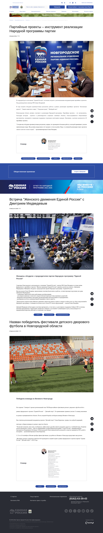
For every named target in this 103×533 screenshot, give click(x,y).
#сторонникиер (49, 314)
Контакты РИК (15, 500)
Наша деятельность (35, 11)
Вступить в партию (88, 11)
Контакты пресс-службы (38, 500)
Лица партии (22, 11)
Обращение (57, 7)
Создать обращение (79, 171)
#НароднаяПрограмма (28, 158)
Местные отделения (51, 11)
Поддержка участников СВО (51, 15)
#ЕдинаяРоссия (67, 158)
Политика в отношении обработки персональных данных (24, 526)
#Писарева (78, 158)
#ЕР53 (55, 158)
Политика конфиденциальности (17, 525)
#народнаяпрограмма (62, 314)
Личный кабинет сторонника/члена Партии (80, 7)
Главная (11, 20)
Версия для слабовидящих (86, 2)
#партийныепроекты (43, 158)
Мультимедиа (75, 11)
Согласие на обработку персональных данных (21, 528)
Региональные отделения (58, 496)
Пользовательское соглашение (17, 523)
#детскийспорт (62, 486)
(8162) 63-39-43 (78, 498)
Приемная (64, 11)
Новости (28, 20)
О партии (11, 11)
